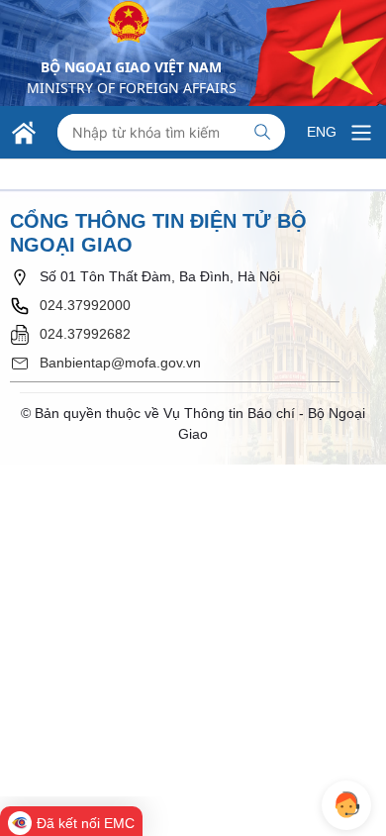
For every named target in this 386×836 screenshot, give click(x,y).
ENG (322, 132)
